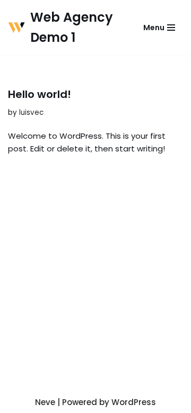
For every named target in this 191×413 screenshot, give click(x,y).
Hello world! (39, 94)
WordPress (133, 402)
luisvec (31, 112)
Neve (45, 402)
